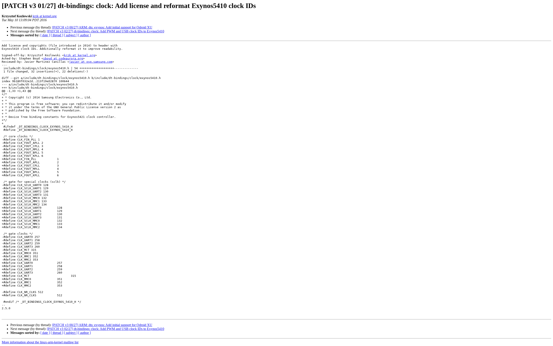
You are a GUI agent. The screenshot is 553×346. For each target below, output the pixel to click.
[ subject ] (70, 35)
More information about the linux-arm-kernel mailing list (40, 342)
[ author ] (84, 35)
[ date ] (45, 35)
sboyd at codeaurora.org (63, 58)
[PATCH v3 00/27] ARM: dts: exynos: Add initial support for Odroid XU (102, 27)
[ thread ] (57, 35)
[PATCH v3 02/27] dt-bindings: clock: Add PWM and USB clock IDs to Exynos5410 (105, 31)
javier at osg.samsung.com (90, 61)
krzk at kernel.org (45, 16)
